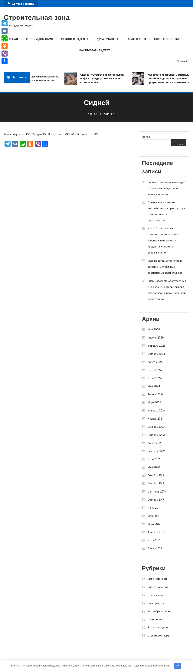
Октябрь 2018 (156, 483)
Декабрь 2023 (156, 427)
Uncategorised (157, 579)
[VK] (4, 31)
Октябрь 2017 (156, 500)
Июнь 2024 (155, 378)
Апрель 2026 (156, 337)
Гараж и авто (136, 39)
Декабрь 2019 (156, 475)
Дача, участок (107, 39)
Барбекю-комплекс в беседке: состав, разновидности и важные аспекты (33, 78)
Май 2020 (154, 467)
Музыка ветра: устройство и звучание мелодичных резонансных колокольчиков (165, 267)
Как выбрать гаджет (94, 50)
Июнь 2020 (155, 459)
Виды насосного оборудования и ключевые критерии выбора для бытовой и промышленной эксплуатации (167, 290)
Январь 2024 (156, 419)
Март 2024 (154, 402)
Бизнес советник (167, 39)
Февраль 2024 (157, 410)
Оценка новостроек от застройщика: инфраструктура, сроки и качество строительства (100, 78)
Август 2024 (155, 362)
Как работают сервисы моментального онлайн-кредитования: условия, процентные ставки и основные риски (168, 78)
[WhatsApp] (4, 38)
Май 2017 (153, 516)
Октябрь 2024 (156, 354)
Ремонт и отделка (74, 39)
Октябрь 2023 (156, 435)
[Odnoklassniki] (4, 46)
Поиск (181, 61)
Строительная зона (37, 18)
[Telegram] (4, 23)
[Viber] (4, 53)
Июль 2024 (155, 370)
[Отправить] (4, 61)
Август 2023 (155, 443)
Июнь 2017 (154, 508)
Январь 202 (155, 548)
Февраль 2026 (156, 346)
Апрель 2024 (156, 394)
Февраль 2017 (156, 532)
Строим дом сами (39, 39)
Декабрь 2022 (156, 451)
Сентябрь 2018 (157, 491)
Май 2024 (154, 386)
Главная (11, 39)
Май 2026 (154, 329)
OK (177, 665)
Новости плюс (156, 619)
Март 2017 (154, 524)
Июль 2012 (154, 540)
